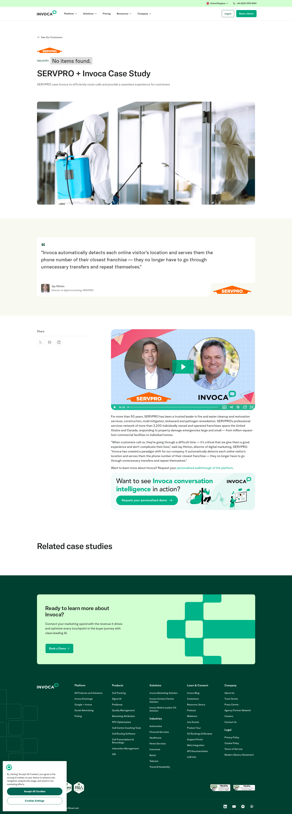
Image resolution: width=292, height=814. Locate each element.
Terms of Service (233, 749)
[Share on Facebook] (49, 342)
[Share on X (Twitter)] (40, 342)
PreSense (117, 704)
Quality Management (123, 710)
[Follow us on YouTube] (234, 806)
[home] (47, 13)
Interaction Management (125, 748)
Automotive (155, 726)
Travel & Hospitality (159, 766)
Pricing (78, 716)
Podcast (191, 710)
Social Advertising (84, 710)
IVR (114, 754)
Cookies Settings (34, 800)
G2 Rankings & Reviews (199, 733)
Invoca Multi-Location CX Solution (162, 709)
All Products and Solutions (88, 693)
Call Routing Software (123, 733)
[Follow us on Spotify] (242, 806)
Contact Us (230, 722)
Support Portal (195, 739)
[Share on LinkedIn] (58, 342)
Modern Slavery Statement (239, 754)
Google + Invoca (83, 704)
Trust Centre (231, 698)
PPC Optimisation (121, 722)
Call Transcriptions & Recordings (123, 741)
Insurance (154, 749)
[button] (217, 3)
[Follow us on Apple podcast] (251, 806)
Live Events (193, 722)
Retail (152, 755)
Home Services (157, 743)
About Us (229, 693)
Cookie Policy (231, 743)
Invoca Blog (193, 693)
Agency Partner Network (237, 710)
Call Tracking (119, 693)
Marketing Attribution (123, 716)
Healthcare (155, 737)
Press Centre (231, 704)
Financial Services (159, 731)
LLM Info (191, 757)
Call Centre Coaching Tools (126, 727)
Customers (193, 698)
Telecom (154, 761)
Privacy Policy (231, 737)
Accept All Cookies (35, 791)
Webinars (192, 716)
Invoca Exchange (83, 698)
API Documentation (197, 751)
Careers (228, 716)
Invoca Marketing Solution (163, 693)
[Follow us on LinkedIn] (225, 806)
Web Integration (195, 745)
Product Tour (194, 727)
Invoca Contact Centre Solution (161, 700)
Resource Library (196, 704)
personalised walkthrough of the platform (205, 468)
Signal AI (116, 698)
